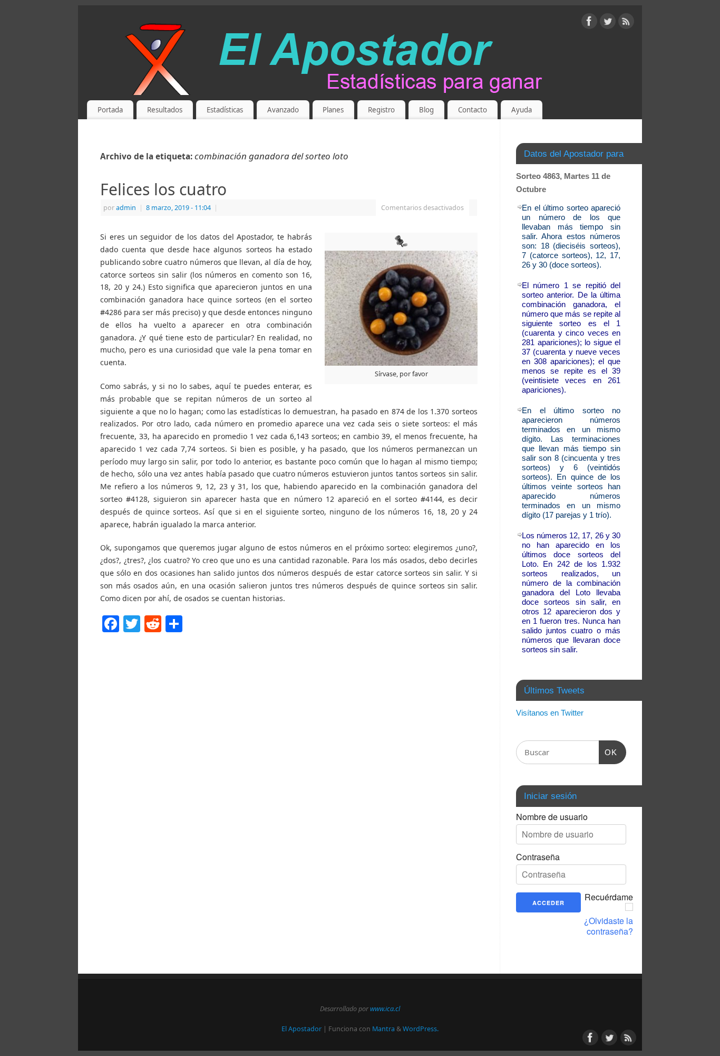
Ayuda (521, 110)
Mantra (383, 1028)
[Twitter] (608, 23)
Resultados (164, 110)
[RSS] (626, 23)
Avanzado (283, 110)
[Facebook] (589, 23)
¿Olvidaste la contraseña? (608, 926)
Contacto (472, 110)
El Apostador (301, 1028)
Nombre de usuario (552, 817)
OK (608, 752)
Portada (110, 110)
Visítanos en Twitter (549, 712)
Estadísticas (225, 110)
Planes (333, 110)
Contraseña (538, 857)
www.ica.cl (385, 1008)
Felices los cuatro (163, 189)
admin (126, 207)
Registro (381, 110)
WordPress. (421, 1028)
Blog (426, 110)
